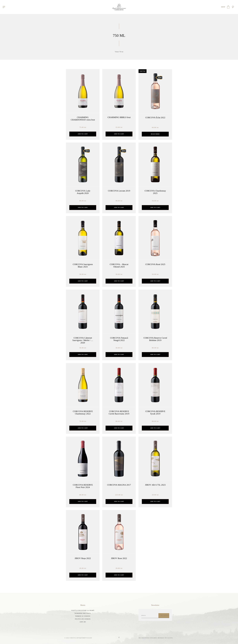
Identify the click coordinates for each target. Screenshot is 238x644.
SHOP (223, 7)
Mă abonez (165, 615)
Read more (155, 134)
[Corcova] (119, 7)
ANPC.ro (83, 622)
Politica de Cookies (83, 619)
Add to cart (83, 134)
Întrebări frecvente (83, 613)
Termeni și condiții (82, 616)
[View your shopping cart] (228, 7)
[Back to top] (233, 639)
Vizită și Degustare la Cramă (82, 610)
